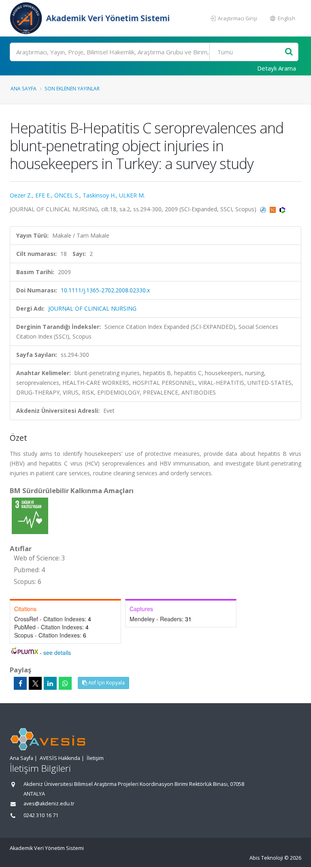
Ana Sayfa (23, 88)
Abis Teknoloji (266, 857)
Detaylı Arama (276, 68)
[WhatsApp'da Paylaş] (65, 683)
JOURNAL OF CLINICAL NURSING (92, 308)
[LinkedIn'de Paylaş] (50, 683)
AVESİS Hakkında (60, 758)
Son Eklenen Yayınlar (72, 88)
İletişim (95, 758)
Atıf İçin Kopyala (106, 682)
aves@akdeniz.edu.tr (49, 803)
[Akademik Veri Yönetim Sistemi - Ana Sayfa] (27, 18)
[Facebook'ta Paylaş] (20, 683)
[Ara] (289, 52)
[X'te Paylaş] (35, 683)
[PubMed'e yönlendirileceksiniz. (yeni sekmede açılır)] (264, 209)
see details (57, 652)
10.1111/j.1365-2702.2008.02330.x (105, 290)
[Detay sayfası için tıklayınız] (30, 515)
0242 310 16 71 (40, 815)
